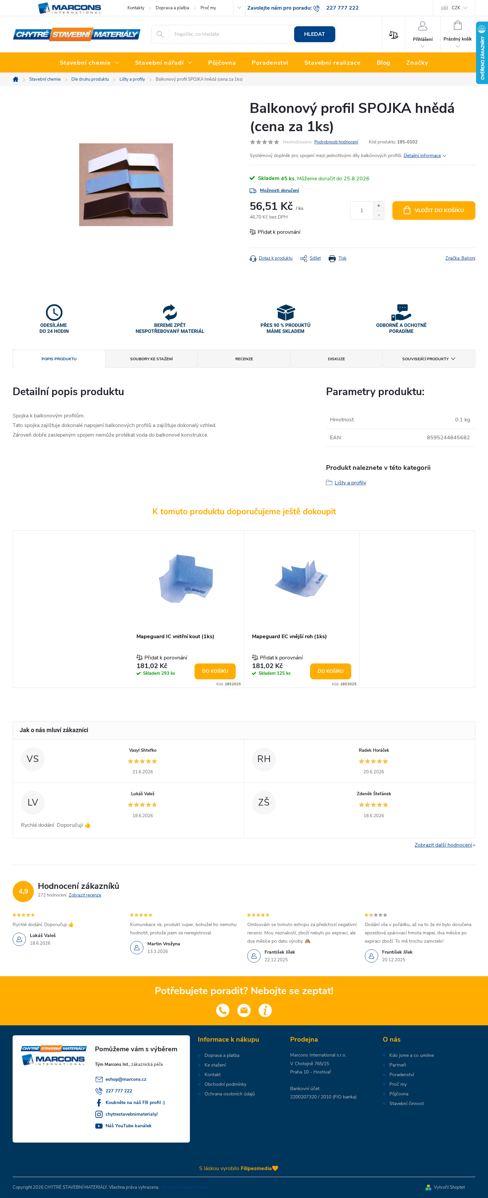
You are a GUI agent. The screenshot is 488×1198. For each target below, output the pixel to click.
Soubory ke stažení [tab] (151, 359)
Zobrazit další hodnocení (443, 845)
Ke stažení (215, 1065)
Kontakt (212, 1074)
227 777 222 (119, 1091)
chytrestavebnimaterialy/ (132, 1114)
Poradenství (401, 1074)
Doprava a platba (172, 8)
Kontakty (135, 8)
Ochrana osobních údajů (229, 1094)
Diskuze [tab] (336, 359)
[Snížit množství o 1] (378, 215)
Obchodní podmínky (225, 1084)
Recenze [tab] (244, 359)
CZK (456, 8)
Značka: (460, 258)
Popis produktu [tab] (59, 359)
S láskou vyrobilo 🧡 (239, 1168)
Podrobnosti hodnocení (336, 142)
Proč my (208, 8)
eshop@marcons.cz (126, 1079)
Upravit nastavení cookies (184, 1187)
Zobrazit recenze (85, 895)
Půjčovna (398, 1094)
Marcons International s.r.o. (318, 1055)
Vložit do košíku (439, 210)
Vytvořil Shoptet (449, 1187)
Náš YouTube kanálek (129, 1126)
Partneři (397, 1065)
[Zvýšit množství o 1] (378, 206)
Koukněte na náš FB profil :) (135, 1102)
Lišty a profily (350, 482)
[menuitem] (89, 63)
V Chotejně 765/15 (309, 1064)
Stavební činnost (406, 1103)
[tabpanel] (186, 609)
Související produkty (425, 359)
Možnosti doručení (279, 190)
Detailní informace (422, 155)
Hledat (314, 34)
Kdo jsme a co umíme (411, 1055)
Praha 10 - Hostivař (310, 1072)
